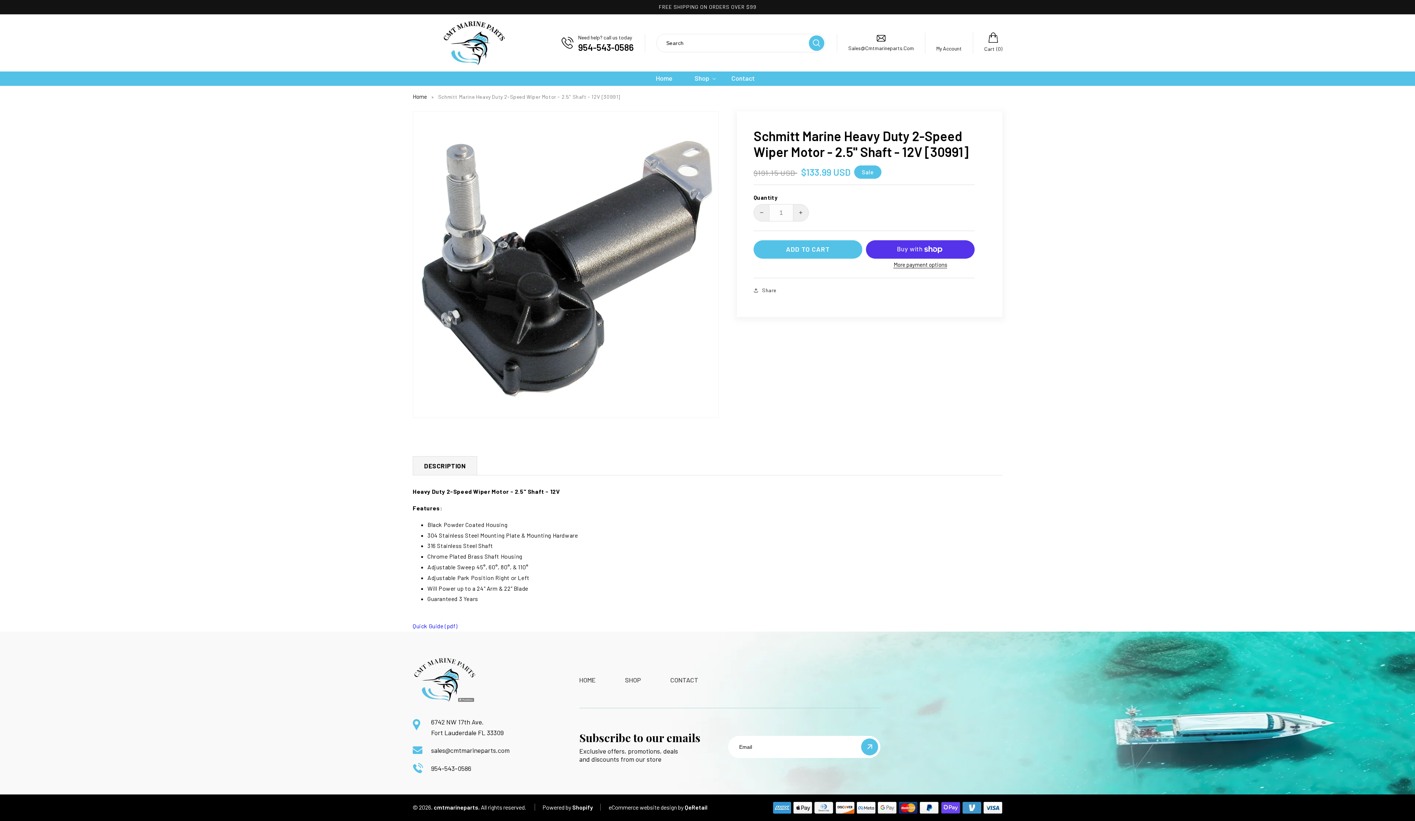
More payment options (920, 264)
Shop (633, 680)
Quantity (766, 197)
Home (420, 96)
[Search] (816, 43)
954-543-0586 (451, 768)
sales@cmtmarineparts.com (470, 750)
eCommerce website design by (646, 807)
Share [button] (769, 290)
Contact (684, 680)
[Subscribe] (869, 746)
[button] (702, 78)
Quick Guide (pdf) (435, 625)
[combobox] (732, 43)
